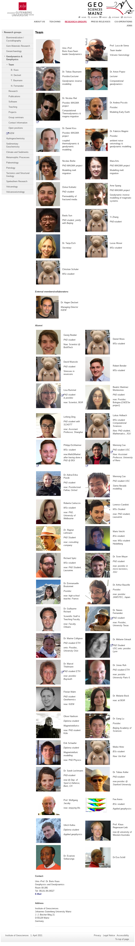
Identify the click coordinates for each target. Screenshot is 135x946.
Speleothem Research (16, 181)
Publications (14, 96)
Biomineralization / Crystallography (15, 39)
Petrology (10, 168)
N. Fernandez (17, 86)
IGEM (11, 133)
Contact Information (18, 122)
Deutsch (128, 17)
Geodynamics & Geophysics (14, 58)
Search (94, 17)
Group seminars (16, 117)
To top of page (122, 939)
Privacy (97, 935)
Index (104, 17)
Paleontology (12, 162)
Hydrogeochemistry (15, 138)
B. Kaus (15, 70)
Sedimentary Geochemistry (13, 145)
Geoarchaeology (14, 51)
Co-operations (123, 22)
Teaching (55, 22)
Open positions (16, 128)
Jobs (129, 25)
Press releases (100, 22)
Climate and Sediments (17, 152)
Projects (12, 112)
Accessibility (123, 935)
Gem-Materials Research (18, 46)
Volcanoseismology (15, 192)
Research (13, 91)
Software (13, 101)
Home (83, 17)
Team (11, 64)
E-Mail (38, 894)
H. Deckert (16, 75)
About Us (39, 22)
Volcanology (12, 186)
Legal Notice (109, 935)
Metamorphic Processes (17, 157)
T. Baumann (16, 80)
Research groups (76, 22)
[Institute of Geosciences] (67, 7)
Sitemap (115, 17)
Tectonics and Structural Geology (17, 174)
